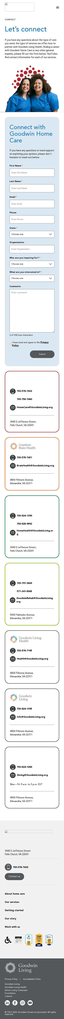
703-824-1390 (24, 516)
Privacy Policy (11, 979)
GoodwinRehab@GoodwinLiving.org (34, 600)
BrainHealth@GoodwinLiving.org (35, 466)
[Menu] (57, 7)
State (13, 228)
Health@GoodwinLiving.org (32, 659)
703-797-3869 (24, 583)
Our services (12, 902)
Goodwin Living (12, 984)
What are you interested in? (25, 272)
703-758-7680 (24, 399)
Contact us (14, 876)
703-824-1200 (24, 767)
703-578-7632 (24, 391)
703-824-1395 (24, 709)
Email (13, 197)
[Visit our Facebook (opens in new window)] (15, 1005)
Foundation (10, 993)
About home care (15, 894)
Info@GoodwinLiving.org (31, 717)
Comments (15, 286)
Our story (10, 919)
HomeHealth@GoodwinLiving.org (35, 533)
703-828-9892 (24, 524)
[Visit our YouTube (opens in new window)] (30, 1005)
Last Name (16, 181)
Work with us (12, 927)
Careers (8, 996)
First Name (16, 166)
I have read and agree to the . (30, 344)
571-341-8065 (24, 591)
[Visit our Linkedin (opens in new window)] (7, 1005)
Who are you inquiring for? (25, 258)
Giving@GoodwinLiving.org (32, 775)
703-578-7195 (24, 651)
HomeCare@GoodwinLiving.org (35, 407)
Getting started (14, 910)
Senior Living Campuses (16, 990)
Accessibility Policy (32, 979)
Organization (17, 242)
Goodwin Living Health (15, 987)
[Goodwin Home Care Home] (23, 6)
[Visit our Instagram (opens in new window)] (22, 1005)
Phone (13, 213)
